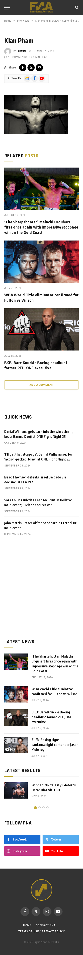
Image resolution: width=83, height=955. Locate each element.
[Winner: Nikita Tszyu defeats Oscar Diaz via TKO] (16, 790)
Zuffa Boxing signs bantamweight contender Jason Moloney (54, 745)
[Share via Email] (39, 67)
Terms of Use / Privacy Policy (41, 931)
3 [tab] (44, 807)
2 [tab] (39, 807)
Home (27, 925)
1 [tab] (35, 807)
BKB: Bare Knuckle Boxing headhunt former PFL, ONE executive (35, 365)
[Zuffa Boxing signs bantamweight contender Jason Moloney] (16, 745)
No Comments (17, 57)
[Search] (76, 7)
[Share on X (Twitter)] (31, 67)
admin (21, 51)
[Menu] (7, 7)
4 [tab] (48, 807)
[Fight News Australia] (41, 7)
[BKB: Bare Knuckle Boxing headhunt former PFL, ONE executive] (41, 329)
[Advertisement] (41, 587)
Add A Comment (41, 384)
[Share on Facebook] (22, 67)
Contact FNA (46, 925)
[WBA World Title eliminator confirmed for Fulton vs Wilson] (41, 262)
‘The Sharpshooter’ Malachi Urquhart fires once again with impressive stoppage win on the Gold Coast (41, 227)
